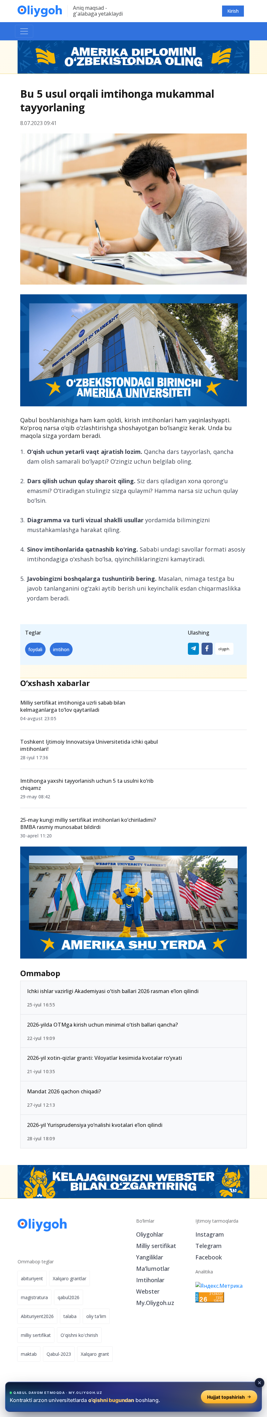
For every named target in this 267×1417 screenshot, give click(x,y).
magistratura (34, 1297)
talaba (70, 1316)
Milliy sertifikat (156, 1246)
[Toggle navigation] (24, 31)
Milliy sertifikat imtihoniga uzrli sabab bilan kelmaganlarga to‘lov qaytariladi (72, 706)
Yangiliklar (149, 1257)
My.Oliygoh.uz (155, 1303)
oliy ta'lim (96, 1316)
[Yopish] (259, 1383)
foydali (35, 649)
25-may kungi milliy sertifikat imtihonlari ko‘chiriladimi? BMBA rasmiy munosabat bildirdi (88, 823)
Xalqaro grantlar (69, 1278)
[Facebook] (207, 649)
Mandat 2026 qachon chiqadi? (64, 1091)
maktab (29, 1354)
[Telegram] (193, 649)
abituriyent (32, 1278)
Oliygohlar (149, 1234)
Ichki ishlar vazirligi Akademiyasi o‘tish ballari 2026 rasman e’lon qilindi (113, 991)
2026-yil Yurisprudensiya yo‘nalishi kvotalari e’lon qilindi (94, 1125)
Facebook (208, 1257)
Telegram (208, 1246)
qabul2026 (68, 1297)
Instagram (209, 1234)
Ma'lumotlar (153, 1268)
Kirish (233, 11)
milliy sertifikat (36, 1335)
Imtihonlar (150, 1280)
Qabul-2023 (59, 1354)
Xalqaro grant (95, 1354)
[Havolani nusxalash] (224, 649)
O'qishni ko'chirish (79, 1335)
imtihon (61, 649)
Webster (148, 1291)
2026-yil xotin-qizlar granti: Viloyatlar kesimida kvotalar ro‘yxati (104, 1058)
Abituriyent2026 (37, 1316)
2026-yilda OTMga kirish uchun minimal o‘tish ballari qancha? (102, 1024)
